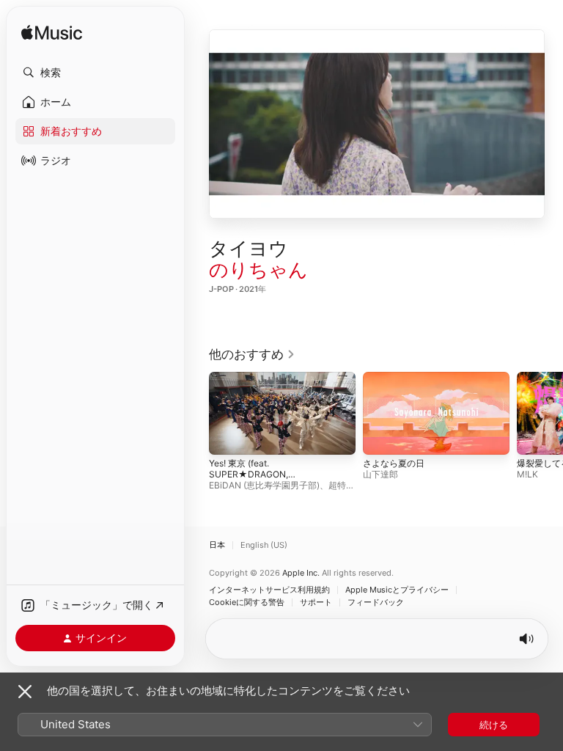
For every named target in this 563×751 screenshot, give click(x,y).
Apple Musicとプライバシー (397, 590)
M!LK (527, 473)
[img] (51, 33)
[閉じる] (25, 691)
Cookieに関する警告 (246, 602)
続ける (493, 724)
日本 (217, 545)
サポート (316, 602)
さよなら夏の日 (393, 462)
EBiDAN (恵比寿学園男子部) (264, 484)
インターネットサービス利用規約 (269, 590)
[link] (252, 354)
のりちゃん (258, 269)
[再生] (376, 123)
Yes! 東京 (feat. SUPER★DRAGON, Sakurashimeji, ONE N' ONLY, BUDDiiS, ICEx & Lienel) (269, 479)
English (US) (263, 545)
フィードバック (375, 602)
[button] (95, 72)
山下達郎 (380, 473)
